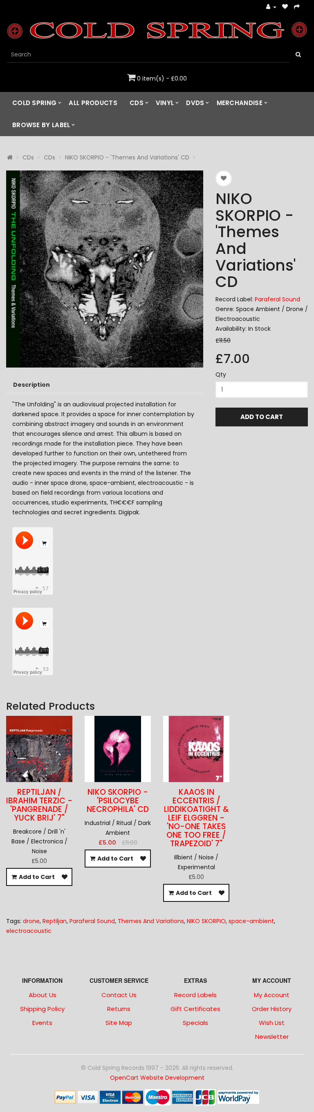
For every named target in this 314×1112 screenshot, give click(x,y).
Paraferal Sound (277, 299)
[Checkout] (297, 7)
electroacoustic (29, 931)
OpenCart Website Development (157, 1078)
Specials (195, 1022)
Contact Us (119, 995)
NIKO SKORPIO (206, 921)
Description (31, 385)
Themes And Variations (151, 921)
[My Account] (271, 7)
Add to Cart (261, 417)
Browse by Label (41, 125)
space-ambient (251, 921)
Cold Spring (34, 103)
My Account (271, 995)
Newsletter (272, 1036)
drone (31, 921)
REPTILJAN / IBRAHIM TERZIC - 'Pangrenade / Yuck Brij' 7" (39, 805)
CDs (137, 103)
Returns (118, 1008)
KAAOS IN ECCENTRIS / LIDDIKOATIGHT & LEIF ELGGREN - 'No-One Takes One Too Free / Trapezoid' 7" (196, 818)
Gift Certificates (195, 1008)
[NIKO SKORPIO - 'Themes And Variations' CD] (104, 269)
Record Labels (195, 995)
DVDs (195, 103)
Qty (220, 374)
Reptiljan (55, 921)
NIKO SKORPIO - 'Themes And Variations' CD (127, 157)
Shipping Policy (42, 1008)
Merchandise (239, 103)
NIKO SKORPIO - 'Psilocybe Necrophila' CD (118, 801)
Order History (272, 1008)
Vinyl (165, 103)
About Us (42, 995)
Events (42, 1022)
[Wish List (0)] (285, 7)
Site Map (118, 1022)
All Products (93, 103)
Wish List (272, 1022)
